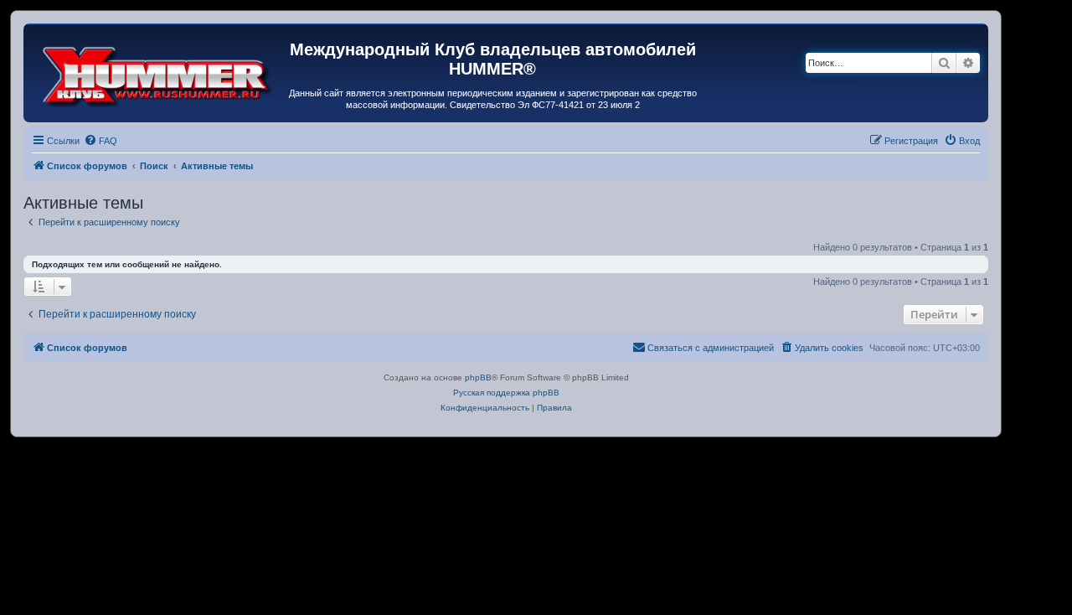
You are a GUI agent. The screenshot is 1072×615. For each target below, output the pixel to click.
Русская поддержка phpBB (506, 392)
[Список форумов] (158, 73)
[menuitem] (100, 141)
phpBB (478, 377)
